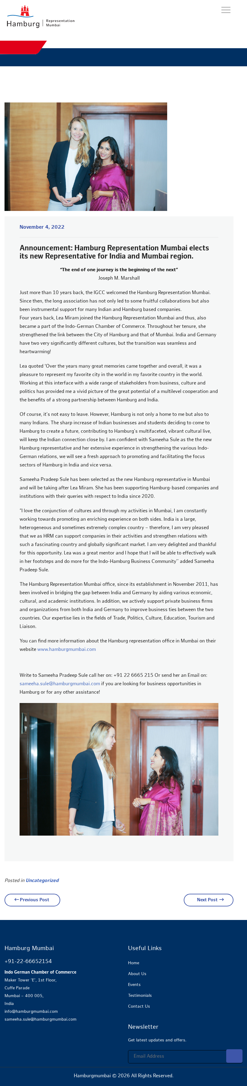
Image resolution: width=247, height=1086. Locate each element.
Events (134, 985)
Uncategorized (42, 881)
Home (133, 963)
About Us (137, 974)
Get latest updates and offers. (157, 1040)
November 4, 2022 (42, 227)
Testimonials (140, 996)
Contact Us (139, 1007)
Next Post (207, 900)
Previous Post (34, 900)
